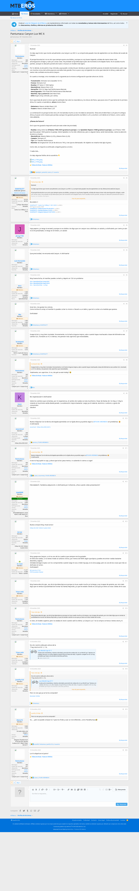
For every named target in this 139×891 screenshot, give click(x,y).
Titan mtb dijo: (35, 612)
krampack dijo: (35, 364)
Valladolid (25, 268)
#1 (126, 45)
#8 (126, 360)
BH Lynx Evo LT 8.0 (35, 570)
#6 (126, 304)
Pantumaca (15, 37)
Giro (19, 286)
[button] (41, 13)
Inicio (16, 14)
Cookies (122, 820)
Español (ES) (16, 820)
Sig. (18, 41)
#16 (126, 608)
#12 (126, 481)
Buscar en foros (17, 18)
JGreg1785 (20, 236)
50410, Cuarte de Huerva (21, 353)
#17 (126, 641)
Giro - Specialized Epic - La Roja (39, 285)
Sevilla (26, 243)
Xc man (20, 564)
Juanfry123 (19, 680)
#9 (126, 393)
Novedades (36, 14)
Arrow (19, 532)
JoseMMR (19, 492)
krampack (20, 342)
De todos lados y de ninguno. (22, 732)
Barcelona (25, 63)
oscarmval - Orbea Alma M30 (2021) (40, 427)
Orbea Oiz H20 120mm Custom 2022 (40, 528)
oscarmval (20, 429)
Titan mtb (20, 592)
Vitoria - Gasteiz (23, 573)
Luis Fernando (19, 261)
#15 (126, 581)
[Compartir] (124, 45)
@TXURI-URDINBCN (100, 422)
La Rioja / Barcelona (22, 204)
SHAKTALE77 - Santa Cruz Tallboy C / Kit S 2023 (43, 205)
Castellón (25, 295)
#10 (126, 418)
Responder (124, 168)
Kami (20, 404)
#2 (126, 178)
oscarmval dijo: (35, 452)
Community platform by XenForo (69, 826)
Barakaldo (25, 324)
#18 (126, 669)
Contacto (94, 820)
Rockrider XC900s (35, 696)
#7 (126, 331)
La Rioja (25, 436)
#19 (126, 709)
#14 (126, 553)
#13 (126, 521)
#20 (126, 750)
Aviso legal (101, 820)
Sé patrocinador (77, 820)
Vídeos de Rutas (36, 165)
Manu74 (20, 720)
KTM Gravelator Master (36, 572)
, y (45, 475)
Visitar (26, 65)
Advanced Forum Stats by (69, 829)
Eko (19, 314)
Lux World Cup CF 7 (45, 650)
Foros (26, 14)
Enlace (26, 67)
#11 (126, 448)
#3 (126, 225)
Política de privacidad (112, 820)
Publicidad (86, 820)
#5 (126, 275)
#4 (126, 250)
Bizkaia (26, 539)
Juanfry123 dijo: (36, 713)
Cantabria (25, 601)
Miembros (51, 14)
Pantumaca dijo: (36, 182)
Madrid (26, 689)
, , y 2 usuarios (47, 744)
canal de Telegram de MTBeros (35, 23)
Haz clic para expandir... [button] (79, 198)
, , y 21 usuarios (47, 172)
